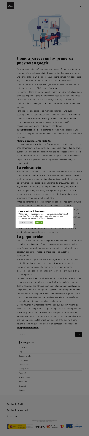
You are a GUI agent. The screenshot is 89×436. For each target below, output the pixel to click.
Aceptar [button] (39, 222)
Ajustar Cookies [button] (26, 222)
